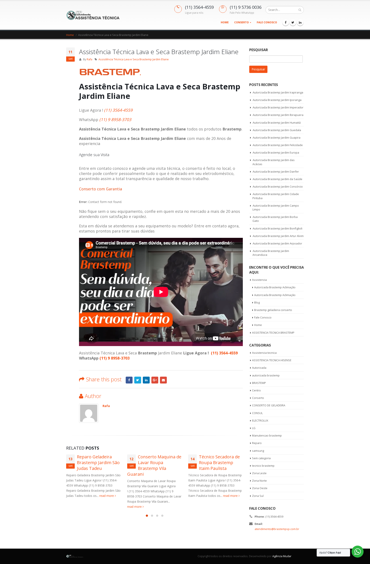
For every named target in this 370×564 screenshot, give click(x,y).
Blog (257, 302)
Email (163, 380)
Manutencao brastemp (267, 435)
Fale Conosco (267, 22)
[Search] (300, 9)
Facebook (129, 380)
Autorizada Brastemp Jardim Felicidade (278, 145)
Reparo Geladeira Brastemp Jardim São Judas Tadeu (98, 462)
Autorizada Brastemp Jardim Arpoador (277, 243)
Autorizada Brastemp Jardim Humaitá (277, 122)
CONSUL (257, 413)
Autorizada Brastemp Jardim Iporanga (277, 100)
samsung (258, 451)
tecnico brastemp (263, 466)
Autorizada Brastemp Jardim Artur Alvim (278, 236)
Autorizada (259, 368)
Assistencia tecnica (264, 353)
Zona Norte (259, 481)
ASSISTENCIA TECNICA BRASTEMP (273, 333)
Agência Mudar (281, 556)
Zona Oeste (259, 488)
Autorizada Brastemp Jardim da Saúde (277, 179)
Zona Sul (258, 496)
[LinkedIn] (300, 22)
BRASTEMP (259, 383)
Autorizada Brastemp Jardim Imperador (278, 107)
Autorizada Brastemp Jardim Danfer (276, 171)
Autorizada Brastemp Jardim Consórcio (278, 186)
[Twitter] (293, 22)
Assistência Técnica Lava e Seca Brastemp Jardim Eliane (133, 59)
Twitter (137, 380)
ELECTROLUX (260, 420)
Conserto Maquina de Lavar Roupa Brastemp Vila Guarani (154, 465)
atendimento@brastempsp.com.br (277, 529)
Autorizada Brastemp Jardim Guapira (276, 137)
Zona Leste (259, 473)
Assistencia (259, 280)
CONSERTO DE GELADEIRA (268, 405)
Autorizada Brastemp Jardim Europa (276, 152)
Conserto (241, 22)
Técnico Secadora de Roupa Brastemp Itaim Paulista (219, 462)
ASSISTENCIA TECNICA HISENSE (271, 360)
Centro (256, 390)
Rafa (89, 59)
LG (253, 428)
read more (107, 496)
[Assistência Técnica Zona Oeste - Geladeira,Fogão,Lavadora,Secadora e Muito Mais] (93, 15)
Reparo (257, 443)
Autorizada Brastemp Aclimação (274, 287)
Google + (154, 380)
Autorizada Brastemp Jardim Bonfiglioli (277, 228)
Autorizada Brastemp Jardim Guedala (277, 130)
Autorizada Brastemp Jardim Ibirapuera (278, 115)
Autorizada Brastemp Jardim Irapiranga (278, 92)
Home (225, 22)
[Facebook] (285, 22)
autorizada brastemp (266, 375)
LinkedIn (146, 380)
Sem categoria (261, 458)
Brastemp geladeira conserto (273, 310)
